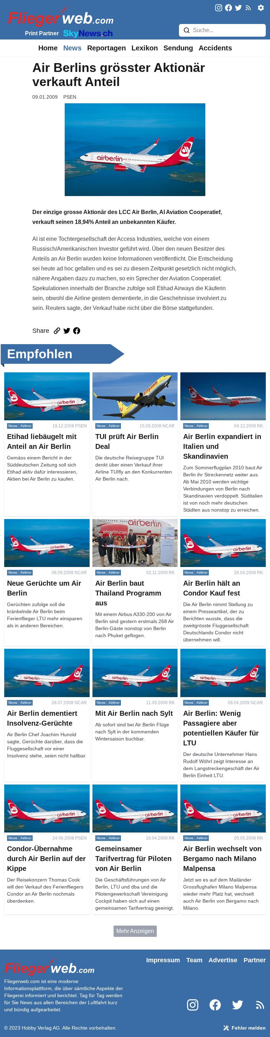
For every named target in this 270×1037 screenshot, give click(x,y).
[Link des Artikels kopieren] (56, 330)
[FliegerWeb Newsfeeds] (248, 8)
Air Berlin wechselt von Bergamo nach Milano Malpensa (221, 793)
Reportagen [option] (106, 48)
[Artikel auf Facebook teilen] (76, 330)
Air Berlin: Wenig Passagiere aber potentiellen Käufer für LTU (222, 657)
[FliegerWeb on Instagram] (219, 8)
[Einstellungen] (261, 8)
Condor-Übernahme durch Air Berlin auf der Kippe (41, 793)
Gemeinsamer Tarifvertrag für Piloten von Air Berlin (128, 793)
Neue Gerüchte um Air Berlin (40, 523)
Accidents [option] (215, 48)
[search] (187, 30)
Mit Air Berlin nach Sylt (120, 653)
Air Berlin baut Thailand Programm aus (122, 527)
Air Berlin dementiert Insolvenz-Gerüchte (43, 657)
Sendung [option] (178, 48)
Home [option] (48, 48)
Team (194, 960)
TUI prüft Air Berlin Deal (122, 376)
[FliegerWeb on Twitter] (238, 8)
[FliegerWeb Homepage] (59, 16)
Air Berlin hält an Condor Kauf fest (222, 523)
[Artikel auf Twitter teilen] (66, 330)
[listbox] (48, 48)
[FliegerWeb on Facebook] (228, 8)
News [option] (72, 48)
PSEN (69, 97)
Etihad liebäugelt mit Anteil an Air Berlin (45, 380)
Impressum (163, 960)
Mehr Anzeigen (135, 931)
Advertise (222, 960)
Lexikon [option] (144, 48)
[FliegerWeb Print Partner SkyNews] (86, 33)
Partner (255, 960)
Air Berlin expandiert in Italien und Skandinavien (222, 380)
